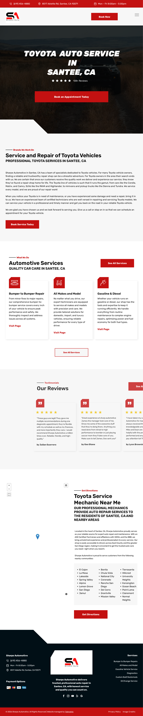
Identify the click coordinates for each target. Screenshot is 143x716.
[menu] (136, 14)
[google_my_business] (82, 696)
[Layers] (66, 485)
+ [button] (9, 485)
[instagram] (68, 696)
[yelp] (77, 696)
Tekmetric (69, 712)
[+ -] (38, 539)
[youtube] (73, 696)
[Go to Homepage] (13, 11)
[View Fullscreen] (9, 494)
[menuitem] (113, 711)
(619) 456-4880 (22, 3)
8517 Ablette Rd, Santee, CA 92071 (60, 3)
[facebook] (64, 696)
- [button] (9, 489)
